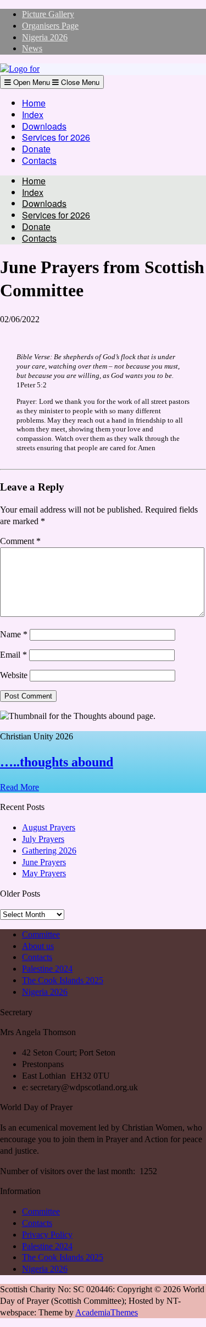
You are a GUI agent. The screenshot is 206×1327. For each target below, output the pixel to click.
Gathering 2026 (49, 850)
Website (13, 675)
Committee (41, 934)
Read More (19, 787)
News (32, 48)
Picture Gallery (48, 14)
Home (34, 103)
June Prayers (44, 862)
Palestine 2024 (47, 968)
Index (32, 114)
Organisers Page (50, 25)
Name (13, 634)
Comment (20, 541)
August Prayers (48, 827)
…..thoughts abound (56, 762)
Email (13, 654)
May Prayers (44, 873)
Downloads (44, 126)
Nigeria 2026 (45, 37)
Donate (36, 148)
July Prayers (43, 839)
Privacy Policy (47, 1234)
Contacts (39, 160)
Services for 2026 (56, 137)
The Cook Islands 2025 (62, 980)
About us (38, 946)
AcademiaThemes (106, 1312)
